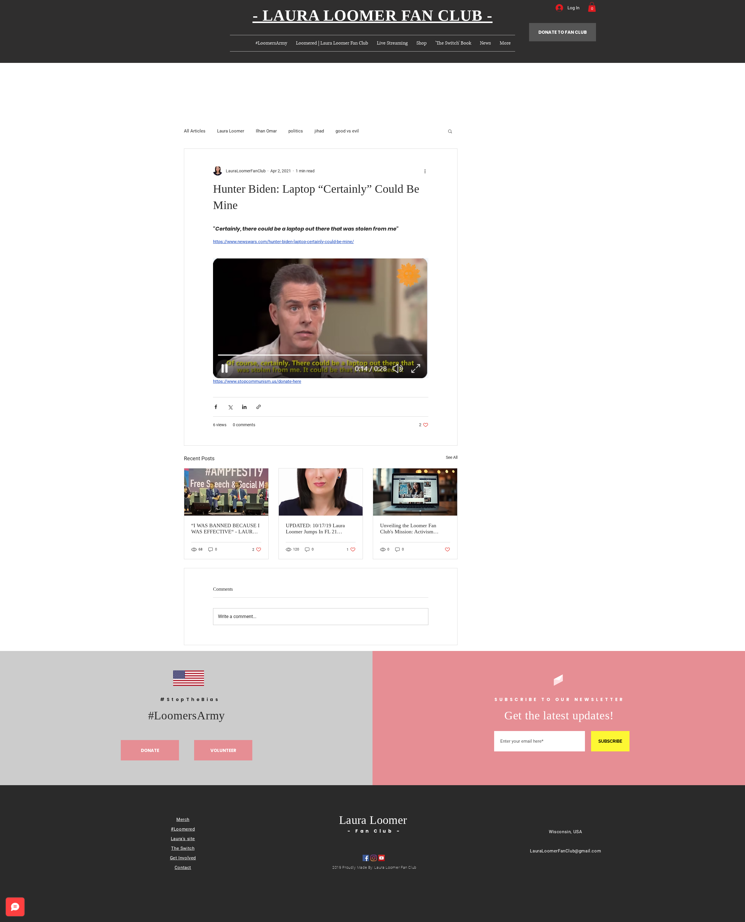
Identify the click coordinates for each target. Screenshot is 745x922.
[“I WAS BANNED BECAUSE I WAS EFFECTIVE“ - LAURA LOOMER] (226, 492)
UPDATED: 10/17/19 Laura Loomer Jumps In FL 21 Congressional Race (315, 529)
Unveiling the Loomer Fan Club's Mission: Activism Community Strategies (408, 529)
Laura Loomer (230, 131)
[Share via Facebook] (216, 407)
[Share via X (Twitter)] (230, 407)
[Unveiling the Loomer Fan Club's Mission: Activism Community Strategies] (415, 492)
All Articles (194, 131)
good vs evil (347, 131)
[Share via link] (258, 407)
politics (295, 131)
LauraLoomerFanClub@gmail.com (565, 851)
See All (451, 457)
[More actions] (424, 170)
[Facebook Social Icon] (366, 858)
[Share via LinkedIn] (244, 407)
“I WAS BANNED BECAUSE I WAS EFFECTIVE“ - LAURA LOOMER (225, 529)
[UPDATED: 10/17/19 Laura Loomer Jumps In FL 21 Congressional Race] (321, 492)
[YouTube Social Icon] (381, 858)
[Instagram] (373, 858)
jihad (319, 131)
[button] (592, 7)
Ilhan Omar (266, 131)
